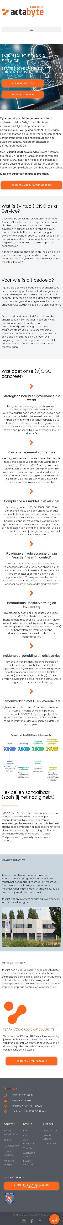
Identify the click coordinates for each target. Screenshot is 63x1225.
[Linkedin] (24, 1221)
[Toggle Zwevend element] (54, 1219)
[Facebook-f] (32, 1221)
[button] (31, 29)
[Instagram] (39, 1221)
